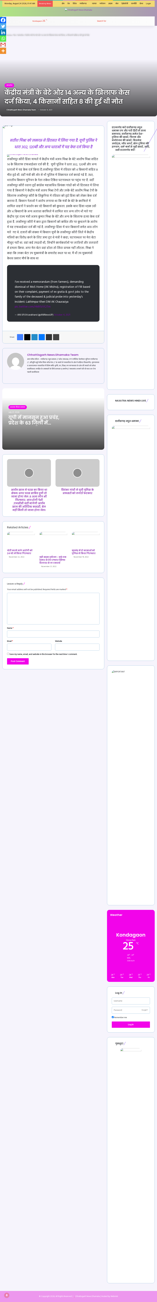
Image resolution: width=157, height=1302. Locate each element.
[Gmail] (3, 45)
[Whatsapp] (3, 38)
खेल (116, 3)
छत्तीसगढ (83, 3)
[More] (3, 51)
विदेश (75, 3)
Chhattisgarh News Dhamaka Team (21, 109)
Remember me (120, 1017)
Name (10, 628)
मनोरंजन (102, 3)
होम (63, 3)
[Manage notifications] (6, 1295)
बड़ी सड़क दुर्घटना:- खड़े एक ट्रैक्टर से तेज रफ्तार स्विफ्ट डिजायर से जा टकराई (52, 559)
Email (10, 641)
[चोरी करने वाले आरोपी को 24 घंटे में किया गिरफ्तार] (21, 540)
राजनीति (134, 3)
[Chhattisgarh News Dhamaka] (78, 10)
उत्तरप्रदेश (20, 35)
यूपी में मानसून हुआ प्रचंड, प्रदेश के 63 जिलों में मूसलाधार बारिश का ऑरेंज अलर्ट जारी (33, 425)
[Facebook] (3, 20)
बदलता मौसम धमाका (17, 407)
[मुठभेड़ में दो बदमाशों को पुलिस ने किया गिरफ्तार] (86, 540)
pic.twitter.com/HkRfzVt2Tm (33, 306)
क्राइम (110, 3)
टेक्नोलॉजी (124, 3)
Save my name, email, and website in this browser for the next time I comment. (43, 654)
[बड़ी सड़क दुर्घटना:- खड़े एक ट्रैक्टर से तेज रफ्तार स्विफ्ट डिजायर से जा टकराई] (53, 543)
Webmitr (114, 1296)
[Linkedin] (3, 32)
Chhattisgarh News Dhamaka (87, 1296)
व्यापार (94, 3)
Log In (131, 1024)
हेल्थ (141, 3)
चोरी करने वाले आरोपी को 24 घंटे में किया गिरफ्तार (20, 552)
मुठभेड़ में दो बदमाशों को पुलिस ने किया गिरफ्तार (84, 552)
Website (58, 641)
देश (68, 3)
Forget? (145, 1010)
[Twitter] (3, 26)
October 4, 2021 (62, 315)
